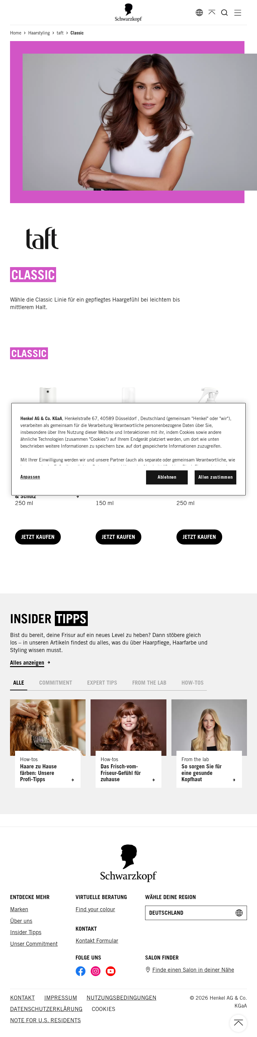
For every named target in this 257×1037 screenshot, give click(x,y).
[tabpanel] (128, 739)
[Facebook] (81, 971)
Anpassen (30, 477)
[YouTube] (111, 971)
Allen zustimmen (215, 477)
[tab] (18, 683)
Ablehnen (167, 477)
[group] (128, 743)
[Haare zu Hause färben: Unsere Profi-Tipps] (48, 743)
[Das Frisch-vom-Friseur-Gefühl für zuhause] (128, 743)
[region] (128, 449)
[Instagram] (96, 971)
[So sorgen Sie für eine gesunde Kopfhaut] (209, 743)
